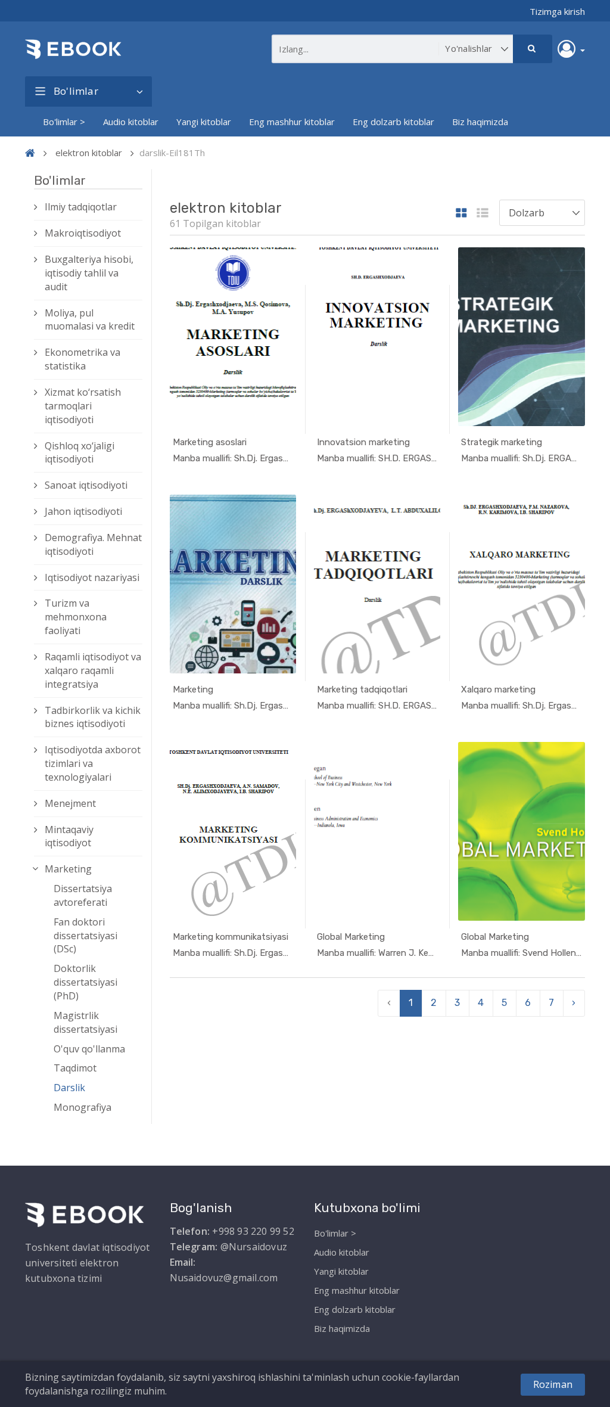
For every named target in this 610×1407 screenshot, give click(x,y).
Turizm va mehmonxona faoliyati (76, 617)
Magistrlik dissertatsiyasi (85, 1022)
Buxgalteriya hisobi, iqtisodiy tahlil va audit (89, 273)
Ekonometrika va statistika (82, 359)
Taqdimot (75, 1067)
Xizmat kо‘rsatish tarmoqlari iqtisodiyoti (83, 406)
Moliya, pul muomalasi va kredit (90, 319)
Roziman (552, 1384)
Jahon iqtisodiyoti (83, 511)
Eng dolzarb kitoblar (393, 122)
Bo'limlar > (64, 122)
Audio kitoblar (130, 122)
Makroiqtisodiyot (83, 233)
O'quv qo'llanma (89, 1048)
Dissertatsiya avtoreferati (83, 895)
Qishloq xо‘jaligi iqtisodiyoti (79, 452)
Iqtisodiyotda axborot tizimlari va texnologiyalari (93, 763)
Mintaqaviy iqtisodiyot (69, 836)
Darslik (69, 1087)
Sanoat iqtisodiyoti (86, 485)
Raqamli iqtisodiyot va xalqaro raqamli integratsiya (93, 670)
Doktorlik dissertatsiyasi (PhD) (85, 982)
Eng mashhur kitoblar (292, 122)
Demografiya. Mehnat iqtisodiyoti (93, 544)
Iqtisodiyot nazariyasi (92, 577)
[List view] (482, 213)
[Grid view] (461, 213)
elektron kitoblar (88, 153)
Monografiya (82, 1107)
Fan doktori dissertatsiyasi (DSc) (85, 935)
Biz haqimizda (480, 122)
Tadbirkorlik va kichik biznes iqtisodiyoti (93, 717)
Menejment (70, 803)
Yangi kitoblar (203, 122)
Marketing (68, 868)
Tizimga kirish (557, 11)
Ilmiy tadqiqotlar (81, 206)
